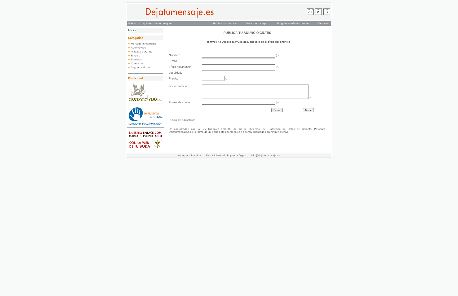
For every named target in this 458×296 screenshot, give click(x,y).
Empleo (135, 55)
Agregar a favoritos (189, 155)
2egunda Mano (140, 67)
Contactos (137, 63)
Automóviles (138, 47)
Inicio (132, 30)
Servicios (136, 59)
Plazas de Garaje (141, 51)
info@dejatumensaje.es (265, 155)
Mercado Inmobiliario (143, 43)
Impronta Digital (236, 155)
